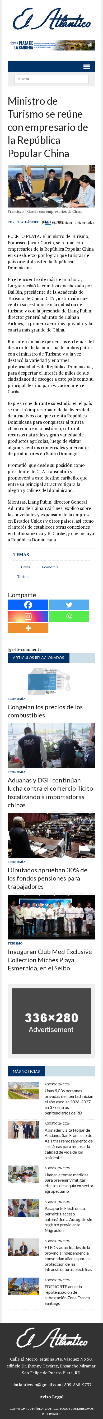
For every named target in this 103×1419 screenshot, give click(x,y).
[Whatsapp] (69, 616)
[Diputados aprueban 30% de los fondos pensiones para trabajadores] (51, 854)
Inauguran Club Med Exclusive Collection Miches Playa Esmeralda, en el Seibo (50, 960)
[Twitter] (69, 605)
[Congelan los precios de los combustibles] (51, 691)
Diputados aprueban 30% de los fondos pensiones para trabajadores (47, 878)
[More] (28, 628)
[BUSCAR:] (51, 78)
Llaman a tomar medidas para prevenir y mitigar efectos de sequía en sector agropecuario (69, 1183)
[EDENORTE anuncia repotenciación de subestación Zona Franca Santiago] (23, 1292)
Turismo (24, 576)
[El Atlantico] (51, 18)
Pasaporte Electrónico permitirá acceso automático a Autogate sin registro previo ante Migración (68, 1219)
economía (50, 567)
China (25, 567)
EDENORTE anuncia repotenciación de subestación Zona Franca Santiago (67, 1294)
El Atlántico (28, 222)
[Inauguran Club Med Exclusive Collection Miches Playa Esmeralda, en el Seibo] (51, 936)
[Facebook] (28, 605)
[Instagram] (28, 616)
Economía (17, 699)
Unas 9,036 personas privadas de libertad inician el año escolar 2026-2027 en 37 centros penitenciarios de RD (69, 1101)
